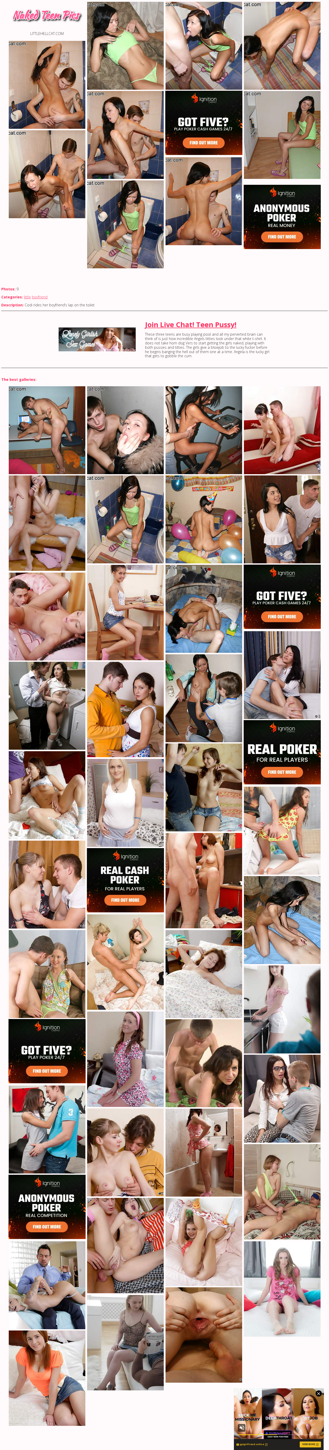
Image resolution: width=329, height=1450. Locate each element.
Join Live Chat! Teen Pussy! (190, 324)
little (27, 297)
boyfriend (40, 297)
